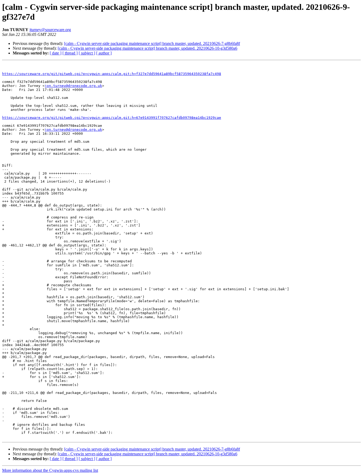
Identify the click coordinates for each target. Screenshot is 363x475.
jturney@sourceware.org (50, 29)
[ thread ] (70, 53)
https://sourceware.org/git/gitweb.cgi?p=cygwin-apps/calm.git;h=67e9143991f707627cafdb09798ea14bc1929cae (111, 118)
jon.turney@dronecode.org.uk (73, 86)
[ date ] (55, 53)
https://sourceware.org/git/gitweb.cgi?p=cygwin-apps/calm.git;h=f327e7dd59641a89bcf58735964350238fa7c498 (111, 74)
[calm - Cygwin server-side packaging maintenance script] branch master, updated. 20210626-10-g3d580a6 (147, 48)
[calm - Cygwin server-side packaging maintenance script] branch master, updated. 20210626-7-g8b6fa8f (152, 43)
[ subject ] (87, 53)
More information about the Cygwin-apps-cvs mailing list (50, 470)
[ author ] (104, 53)
